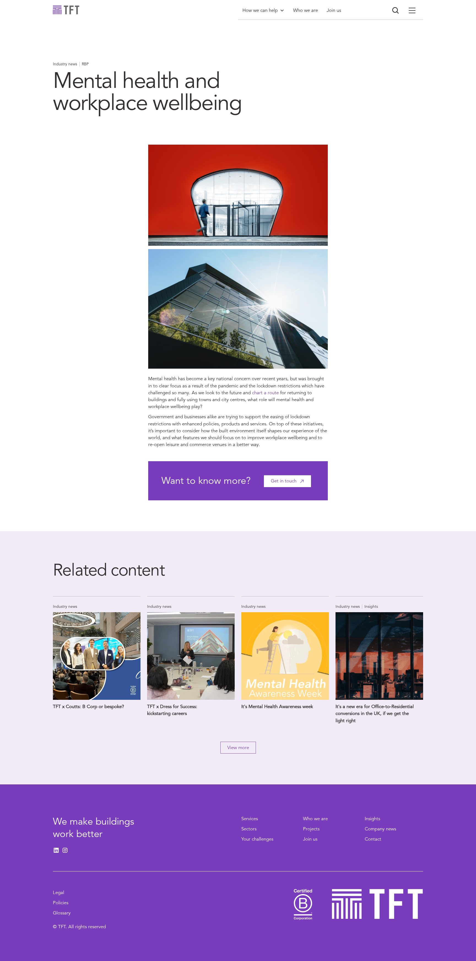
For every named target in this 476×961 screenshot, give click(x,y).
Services (249, 819)
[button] (263, 10)
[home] (66, 10)
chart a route (265, 393)
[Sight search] (395, 10)
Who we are (315, 819)
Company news (380, 829)
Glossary (62, 913)
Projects (311, 829)
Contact (373, 839)
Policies (60, 903)
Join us (310, 839)
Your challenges (257, 839)
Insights (372, 819)
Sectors (248, 829)
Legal (58, 892)
